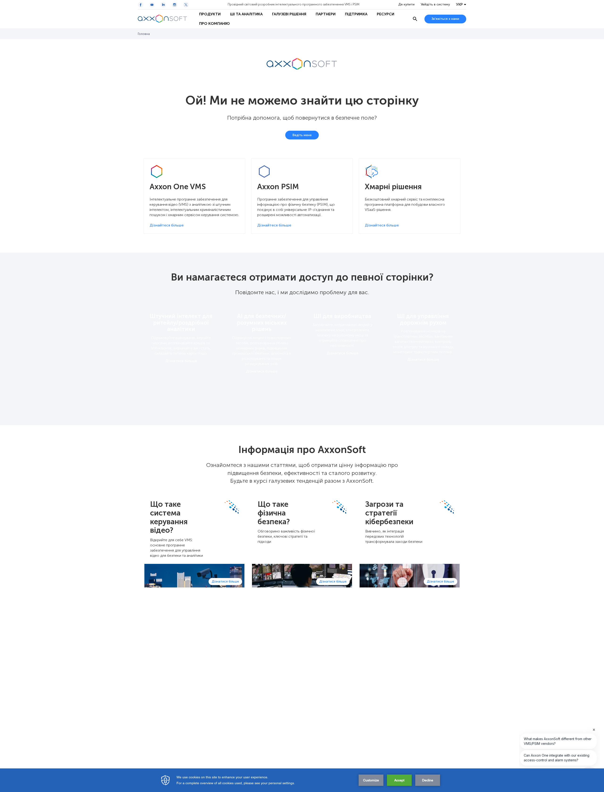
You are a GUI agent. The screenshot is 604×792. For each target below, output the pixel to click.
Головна (144, 34)
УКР (459, 4)
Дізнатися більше (181, 361)
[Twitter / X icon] (186, 5)
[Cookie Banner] (302, 780)
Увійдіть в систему (435, 4)
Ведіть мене (302, 135)
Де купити (406, 4)
